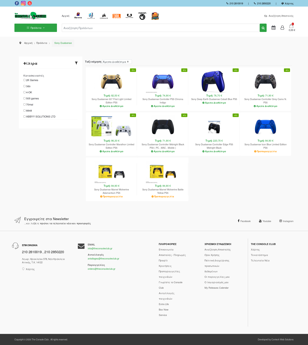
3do (28, 86)
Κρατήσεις (165, 265)
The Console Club (40, 339)
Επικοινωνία (166, 249)
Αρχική (65, 15)
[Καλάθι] (291, 25)
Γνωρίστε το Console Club (170, 284)
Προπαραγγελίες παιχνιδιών (169, 274)
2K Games (32, 80)
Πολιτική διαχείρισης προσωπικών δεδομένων (217, 266)
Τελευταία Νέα (260, 260)
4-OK (29, 92)
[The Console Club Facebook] (16, 3)
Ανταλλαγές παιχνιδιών (166, 295)
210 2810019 (236, 3)
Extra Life (164, 304)
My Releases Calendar (217, 287)
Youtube (267, 221)
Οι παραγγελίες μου (217, 276)
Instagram (288, 221)
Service (163, 315)
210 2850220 (263, 3)
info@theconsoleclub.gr (100, 248)
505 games (32, 98)
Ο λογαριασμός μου (216, 282)
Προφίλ (163, 260)
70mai (29, 104)
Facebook (245, 221)
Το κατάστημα (259, 255)
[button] (291, 30)
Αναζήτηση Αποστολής (281, 15)
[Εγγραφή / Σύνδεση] (282, 27)
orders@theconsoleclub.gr (101, 268)
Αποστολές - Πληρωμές (172, 255)
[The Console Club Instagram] (23, 3)
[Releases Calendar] (273, 27)
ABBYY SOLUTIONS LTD (41, 116)
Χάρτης (289, 3)
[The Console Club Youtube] (29, 3)
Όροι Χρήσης (212, 255)
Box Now (163, 309)
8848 (29, 110)
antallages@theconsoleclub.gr (103, 258)
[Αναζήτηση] (263, 28)
